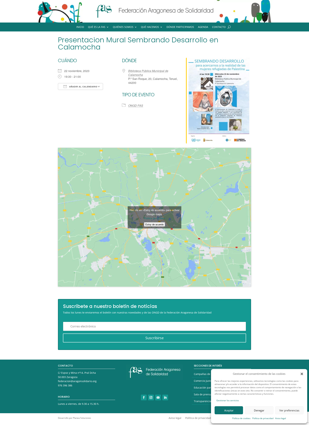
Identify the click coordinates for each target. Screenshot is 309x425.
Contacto (219, 27)
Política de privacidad (262, 418)
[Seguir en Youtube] (158, 397)
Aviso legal (280, 418)
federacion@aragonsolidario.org (77, 381)
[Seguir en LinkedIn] (165, 397)
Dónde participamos (180, 27)
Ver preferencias (289, 410)
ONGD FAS (135, 105)
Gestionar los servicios (227, 400)
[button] (302, 374)
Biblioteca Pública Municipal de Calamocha (148, 73)
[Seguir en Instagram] (151, 397)
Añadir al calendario (82, 86)
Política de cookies (241, 418)
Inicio (80, 27)
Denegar (259, 410)
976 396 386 (65, 385)
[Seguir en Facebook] (144, 397)
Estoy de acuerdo (154, 224)
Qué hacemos (150, 27)
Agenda (203, 27)
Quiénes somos (123, 27)
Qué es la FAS (96, 27)
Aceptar (229, 410)
